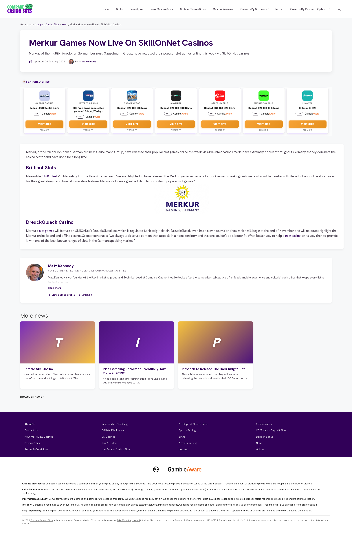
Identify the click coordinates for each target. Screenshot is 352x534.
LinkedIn (87, 294)
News (259, 443)
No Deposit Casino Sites (193, 424)
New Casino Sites (162, 9)
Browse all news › (32, 396)
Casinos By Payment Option (308, 9)
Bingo (182, 436)
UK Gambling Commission (297, 510)
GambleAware (129, 510)
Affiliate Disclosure (113, 430)
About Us (30, 424)
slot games (46, 231)
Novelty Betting (188, 443)
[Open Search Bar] (339, 9)
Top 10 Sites (109, 443)
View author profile (63, 294)
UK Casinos (108, 436)
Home (105, 9)
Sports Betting (187, 430)
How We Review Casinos (39, 436)
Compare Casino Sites (41, 520)
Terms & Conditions (36, 449)
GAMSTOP (224, 510)
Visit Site (44, 124)
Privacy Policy (32, 443)
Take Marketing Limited (128, 520)
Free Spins (136, 9)
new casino (293, 236)
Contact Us (31, 430)
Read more (54, 287)
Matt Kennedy (87, 61)
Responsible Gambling (115, 424)
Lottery (183, 449)
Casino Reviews (223, 9)
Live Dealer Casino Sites (116, 449)
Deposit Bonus (264, 436)
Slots (119, 9)
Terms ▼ (44, 130)
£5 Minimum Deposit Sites (271, 430)
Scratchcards (264, 424)
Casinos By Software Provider (259, 9)
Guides (260, 449)
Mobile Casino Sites (193, 9)
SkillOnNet (49, 176)
